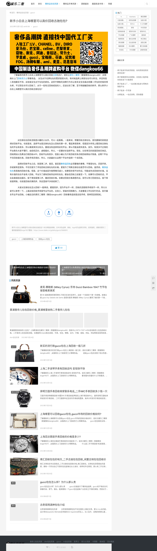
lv (121, 17)
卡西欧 (94, 541)
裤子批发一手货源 (124, 90)
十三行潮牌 (143, 24)
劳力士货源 (15, 392)
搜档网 (143, 35)
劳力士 (132, 24)
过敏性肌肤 (143, 50)
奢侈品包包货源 (51, 4)
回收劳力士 (22, 78)
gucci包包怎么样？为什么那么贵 (58, 482)
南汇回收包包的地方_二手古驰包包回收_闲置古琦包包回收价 (73, 459)
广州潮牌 (132, 35)
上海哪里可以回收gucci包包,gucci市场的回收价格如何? (70, 414)
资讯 (40, 4)
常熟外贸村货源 (144, 31)
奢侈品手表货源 (69, 4)
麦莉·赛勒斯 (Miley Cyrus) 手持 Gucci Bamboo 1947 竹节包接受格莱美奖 (73, 289)
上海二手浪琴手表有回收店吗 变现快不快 (62, 368)
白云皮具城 (132, 42)
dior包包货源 (14, 337)
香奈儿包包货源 (36, 541)
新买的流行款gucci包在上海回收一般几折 (63, 345)
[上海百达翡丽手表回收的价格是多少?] (24, 444)
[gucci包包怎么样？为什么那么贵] (24, 489)
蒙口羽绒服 (143, 46)
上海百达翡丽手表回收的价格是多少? (60, 436)
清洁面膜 (121, 42)
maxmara (132, 17)
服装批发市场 (97, 4)
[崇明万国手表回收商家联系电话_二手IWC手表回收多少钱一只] (24, 398)
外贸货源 (144, 28)
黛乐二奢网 (74, 75)
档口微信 (144, 39)
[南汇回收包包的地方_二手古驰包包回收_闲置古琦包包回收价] (24, 466)
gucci (35, 26)
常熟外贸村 (132, 31)
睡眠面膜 (121, 46)
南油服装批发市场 (122, 28)
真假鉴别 (85, 4)
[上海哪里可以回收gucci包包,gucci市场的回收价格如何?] (24, 421)
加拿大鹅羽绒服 (122, 24)
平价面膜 (121, 35)
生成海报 (62, 547)
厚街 (132, 28)
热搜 (110, 4)
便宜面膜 (144, 17)
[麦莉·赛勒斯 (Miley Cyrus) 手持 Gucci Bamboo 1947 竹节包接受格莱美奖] (24, 294)
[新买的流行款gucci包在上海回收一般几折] (24, 353)
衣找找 (121, 50)
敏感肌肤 (121, 39)
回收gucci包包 (44, 239)
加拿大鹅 (144, 20)
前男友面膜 (132, 20)
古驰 (55, 75)
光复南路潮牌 (122, 20)
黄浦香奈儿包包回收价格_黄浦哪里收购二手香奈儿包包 (40, 309)
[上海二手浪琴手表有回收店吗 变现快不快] (24, 376)
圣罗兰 (76, 541)
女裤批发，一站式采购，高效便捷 (130, 94)
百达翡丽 (15, 437)
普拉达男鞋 (132, 39)
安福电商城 (121, 31)
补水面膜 (132, 50)
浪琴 (13, 369)
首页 (33, 4)
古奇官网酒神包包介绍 (52, 504)
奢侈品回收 (66, 164)
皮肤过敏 (144, 42)
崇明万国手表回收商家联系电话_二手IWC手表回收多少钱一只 (73, 391)
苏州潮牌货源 (133, 46)
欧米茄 (102, 541)
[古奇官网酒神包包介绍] (24, 512)
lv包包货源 (67, 541)
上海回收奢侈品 (27, 239)
